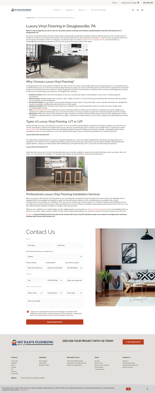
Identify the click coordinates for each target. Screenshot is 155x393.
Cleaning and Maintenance (42, 110)
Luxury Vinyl (14, 361)
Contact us (30, 214)
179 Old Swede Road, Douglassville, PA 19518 (32, 378)
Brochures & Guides (44, 365)
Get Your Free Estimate (98, 10)
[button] (133, 10)
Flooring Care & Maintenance (74, 365)
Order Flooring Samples (129, 363)
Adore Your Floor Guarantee (97, 209)
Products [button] (57, 10)
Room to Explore (99, 367)
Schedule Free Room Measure (130, 365)
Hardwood (14, 363)
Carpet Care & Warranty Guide (75, 361)
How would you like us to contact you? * (40, 251)
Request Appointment (54, 322)
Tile (12, 369)
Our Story (97, 361)
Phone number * (31, 263)
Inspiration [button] (69, 10)
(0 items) (142, 10)
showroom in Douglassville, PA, (94, 40)
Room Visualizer (43, 361)
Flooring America (30, 17)
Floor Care (14, 371)
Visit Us (114, 3)
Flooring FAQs (42, 363)
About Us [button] (81, 10)
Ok (128, 389)
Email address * (51, 263)
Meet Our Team (99, 363)
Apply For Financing (128, 367)
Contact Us (125, 361)
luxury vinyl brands (32, 129)
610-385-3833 (148, 3)
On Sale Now (14, 373)
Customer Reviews (99, 369)
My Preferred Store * (73, 263)
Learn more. (24, 390)
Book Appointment (134, 342)
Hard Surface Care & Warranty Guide (76, 363)
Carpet (13, 365)
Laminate (13, 367)
